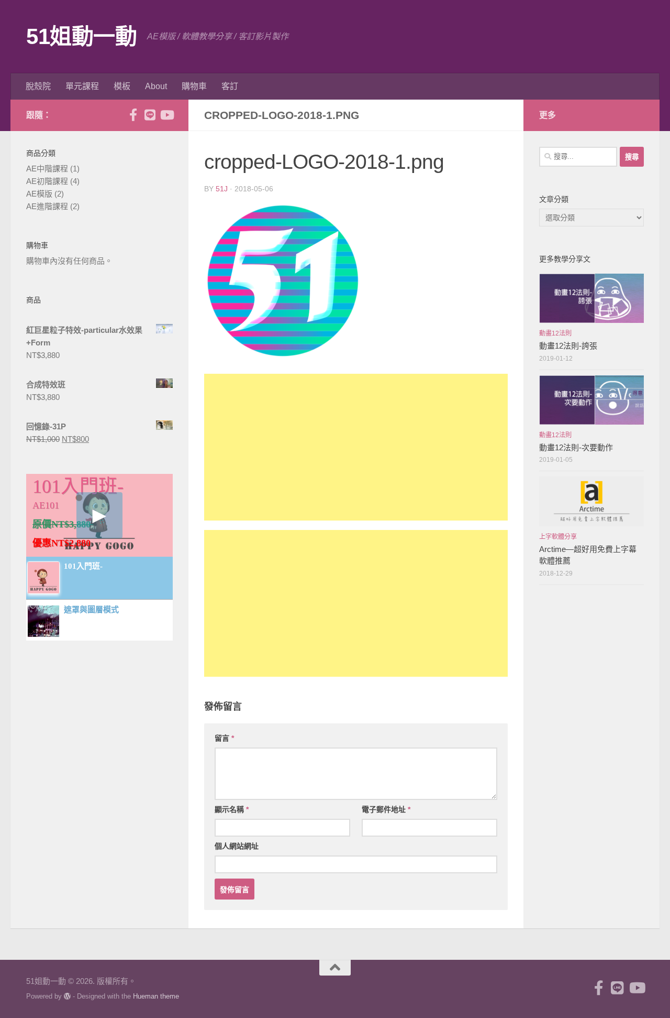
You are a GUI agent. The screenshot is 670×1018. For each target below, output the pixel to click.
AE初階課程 (47, 181)
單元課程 (82, 86)
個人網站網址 (237, 846)
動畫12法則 (555, 333)
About (156, 86)
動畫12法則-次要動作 (576, 447)
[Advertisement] (356, 447)
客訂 (229, 86)
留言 (224, 738)
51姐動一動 (81, 36)
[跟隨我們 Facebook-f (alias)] (133, 115)
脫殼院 (38, 86)
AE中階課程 (47, 168)
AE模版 (39, 193)
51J (222, 189)
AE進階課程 (47, 206)
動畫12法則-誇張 (568, 345)
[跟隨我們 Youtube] (166, 115)
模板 (122, 86)
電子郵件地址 (386, 809)
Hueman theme (156, 996)
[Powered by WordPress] (67, 996)
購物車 (194, 86)
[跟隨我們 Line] (149, 115)
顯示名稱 (232, 809)
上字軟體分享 (558, 536)
